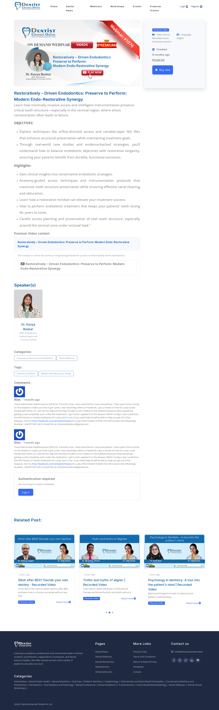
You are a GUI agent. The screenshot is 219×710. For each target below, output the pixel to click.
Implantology (111, 681)
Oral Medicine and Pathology (59, 684)
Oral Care (76, 681)
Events (137, 6)
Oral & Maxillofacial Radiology (151, 684)
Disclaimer (138, 666)
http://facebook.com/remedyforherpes (52, 420)
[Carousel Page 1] (106, 612)
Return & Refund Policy (145, 661)
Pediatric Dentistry (93, 681)
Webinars (96, 6)
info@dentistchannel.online (189, 651)
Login (183, 6)
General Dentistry (61, 681)
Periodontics (35, 684)
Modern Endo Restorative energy (56, 373)
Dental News (101, 651)
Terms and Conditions (144, 656)
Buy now (164, 70)
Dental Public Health (39, 681)
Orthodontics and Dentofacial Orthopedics (142, 681)
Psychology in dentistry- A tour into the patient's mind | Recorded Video (174, 584)
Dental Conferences (86, 684)
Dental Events (102, 666)
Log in (26, 492)
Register (195, 6)
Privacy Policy (140, 651)
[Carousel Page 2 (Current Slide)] (109, 612)
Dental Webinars (66, 358)
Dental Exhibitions (107, 684)
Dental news (70, 8)
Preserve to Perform (26, 373)
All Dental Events (103, 671)
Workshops (117, 6)
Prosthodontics (126, 684)
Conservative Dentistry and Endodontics (35, 358)
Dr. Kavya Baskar (28, 327)
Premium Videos (155, 8)
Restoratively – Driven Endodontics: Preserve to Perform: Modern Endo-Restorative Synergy (73, 244)
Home (53, 6)
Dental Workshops (104, 661)
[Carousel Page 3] (112, 612)
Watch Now (62, 602)
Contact (137, 671)
